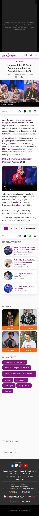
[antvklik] (31, 496)
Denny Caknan (24, 386)
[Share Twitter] (24, 111)
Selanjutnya (30, 228)
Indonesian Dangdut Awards (15, 362)
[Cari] (30, 55)
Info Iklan (10, 474)
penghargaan (8, 141)
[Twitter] (16, 465)
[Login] (25, 55)
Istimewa (10, 104)
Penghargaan (21, 380)
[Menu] (36, 55)
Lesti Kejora (9, 386)
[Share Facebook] (19, 111)
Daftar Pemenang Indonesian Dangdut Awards (19, 374)
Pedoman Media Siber (24, 474)
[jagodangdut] (25, 501)
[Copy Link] (35, 111)
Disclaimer (28, 477)
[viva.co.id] (14, 492)
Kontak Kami (30, 471)
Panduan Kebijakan (14, 477)
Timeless (8, 391)
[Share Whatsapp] (29, 111)
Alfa (21, 77)
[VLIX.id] (26, 492)
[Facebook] (12, 465)
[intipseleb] (14, 501)
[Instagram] (20, 465)
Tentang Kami (18, 471)
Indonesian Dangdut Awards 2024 (17, 152)
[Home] (16, 62)
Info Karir (20, 479)
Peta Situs (7, 471)
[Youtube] (26, 465)
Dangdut (16, 205)
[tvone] (15, 496)
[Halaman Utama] (9, 55)
